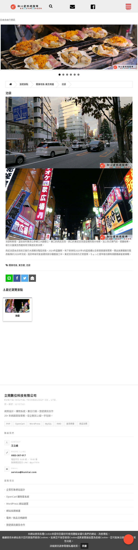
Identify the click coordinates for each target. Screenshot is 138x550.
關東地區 (13, 265)
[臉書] (93, 7)
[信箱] (72, 7)
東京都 (22, 265)
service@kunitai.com (23, 472)
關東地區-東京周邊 (45, 84)
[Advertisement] (69, 351)
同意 (84, 545)
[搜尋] (50, 6)
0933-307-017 (18, 455)
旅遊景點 (24, 84)
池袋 (64, 84)
